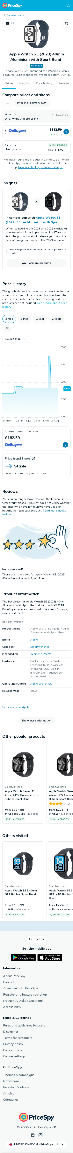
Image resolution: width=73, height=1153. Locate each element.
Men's (47, 654)
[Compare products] (66, 23)
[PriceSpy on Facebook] (32, 1135)
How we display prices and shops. (40, 167)
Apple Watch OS (41, 683)
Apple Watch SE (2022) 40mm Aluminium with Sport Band (33, 222)
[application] (36, 384)
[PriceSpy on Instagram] (40, 1135)
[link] (36, 229)
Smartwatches (15, 15)
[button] (9, 23)
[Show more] (6, 131)
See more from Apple (16, 707)
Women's (36, 654)
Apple (34, 639)
